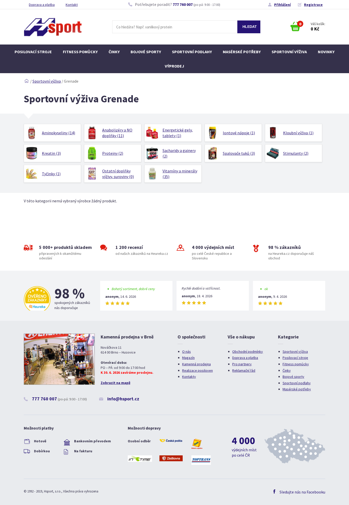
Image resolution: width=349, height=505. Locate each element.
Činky (114, 51)
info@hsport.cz (123, 399)
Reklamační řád (243, 370)
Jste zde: (26, 81)
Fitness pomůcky (80, 51)
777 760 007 (183, 4)
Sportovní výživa (289, 51)
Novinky (326, 51)
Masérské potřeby (242, 51)
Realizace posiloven (197, 370)
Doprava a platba (42, 4)
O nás (186, 351)
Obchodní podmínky (247, 351)
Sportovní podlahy (192, 51)
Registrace (313, 4)
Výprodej (174, 66)
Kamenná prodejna (196, 364)
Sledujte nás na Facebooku (302, 492)
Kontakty (189, 376)
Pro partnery (242, 364)
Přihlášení (282, 4)
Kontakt (72, 4)
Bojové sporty (146, 51)
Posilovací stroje (33, 51)
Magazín (188, 357)
